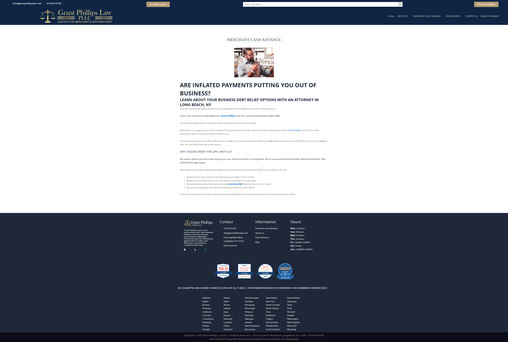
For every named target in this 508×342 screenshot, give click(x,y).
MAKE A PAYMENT (490, 16)
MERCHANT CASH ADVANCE (427, 16)
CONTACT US (471, 16)
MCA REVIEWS (453, 16)
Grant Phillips (228, 115)
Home (391, 16)
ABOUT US (402, 16)
